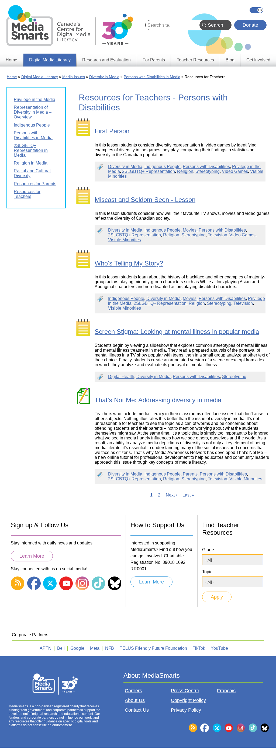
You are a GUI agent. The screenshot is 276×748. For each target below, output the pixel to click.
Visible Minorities (124, 239)
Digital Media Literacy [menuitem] (50, 60)
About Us (135, 700)
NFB (109, 648)
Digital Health (121, 376)
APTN (45, 648)
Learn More (31, 556)
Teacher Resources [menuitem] (195, 60)
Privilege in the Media (34, 99)
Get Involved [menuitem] (258, 60)
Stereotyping (207, 171)
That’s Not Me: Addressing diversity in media (158, 400)
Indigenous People (162, 166)
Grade (208, 549)
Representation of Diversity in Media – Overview (32, 112)
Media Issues (73, 77)
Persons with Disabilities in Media (152, 77)
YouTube (219, 648)
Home (12, 77)
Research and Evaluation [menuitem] (106, 60)
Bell (61, 648)
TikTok (199, 648)
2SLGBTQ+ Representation (148, 171)
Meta (94, 648)
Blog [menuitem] (230, 60)
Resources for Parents (35, 183)
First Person (112, 131)
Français (256, 10)
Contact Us (137, 710)
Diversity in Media (104, 77)
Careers (133, 690)
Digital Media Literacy (39, 77)
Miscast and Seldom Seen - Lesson (145, 199)
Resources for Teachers (27, 194)
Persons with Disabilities (206, 166)
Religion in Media (30, 163)
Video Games (235, 171)
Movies (189, 230)
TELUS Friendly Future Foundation (153, 648)
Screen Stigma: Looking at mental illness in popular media (177, 331)
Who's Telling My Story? (129, 263)
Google (77, 648)
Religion (185, 171)
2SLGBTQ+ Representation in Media (31, 150)
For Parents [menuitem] (154, 60)
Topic (207, 571)
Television (217, 235)
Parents (190, 474)
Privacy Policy (186, 710)
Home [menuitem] (11, 60)
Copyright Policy (188, 700)
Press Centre (185, 690)
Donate (250, 25)
